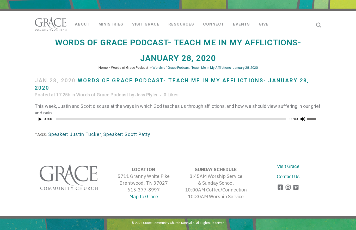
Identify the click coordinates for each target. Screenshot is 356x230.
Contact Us (288, 176)
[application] (178, 120)
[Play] (40, 119)
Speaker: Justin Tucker (74, 134)
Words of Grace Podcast (129, 68)
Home (103, 68)
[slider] (314, 118)
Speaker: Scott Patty (126, 134)
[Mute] (302, 119)
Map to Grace (143, 197)
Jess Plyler (146, 94)
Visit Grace (288, 166)
